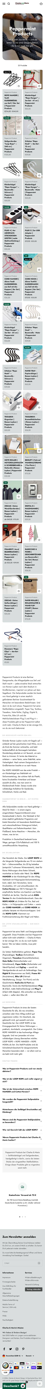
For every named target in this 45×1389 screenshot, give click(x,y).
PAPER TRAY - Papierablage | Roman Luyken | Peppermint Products (31, 376)
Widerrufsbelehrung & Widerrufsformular (33, 1278)
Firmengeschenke (8, 1282)
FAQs (4, 1315)
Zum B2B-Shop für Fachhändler (9, 1287)
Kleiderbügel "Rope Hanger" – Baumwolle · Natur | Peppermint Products (32, 189)
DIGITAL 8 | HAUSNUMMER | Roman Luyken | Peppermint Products (32, 511)
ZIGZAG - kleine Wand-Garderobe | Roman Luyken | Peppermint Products (12, 511)
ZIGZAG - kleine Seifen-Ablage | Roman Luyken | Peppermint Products (11, 605)
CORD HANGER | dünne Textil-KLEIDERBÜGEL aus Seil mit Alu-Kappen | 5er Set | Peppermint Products (12, 287)
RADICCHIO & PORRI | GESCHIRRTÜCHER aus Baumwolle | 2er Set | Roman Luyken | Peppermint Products (33, 558)
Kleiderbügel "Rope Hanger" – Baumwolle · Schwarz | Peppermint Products (11, 191)
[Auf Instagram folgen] (17, 1349)
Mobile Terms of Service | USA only (9, 1305)
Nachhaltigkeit (7, 1320)
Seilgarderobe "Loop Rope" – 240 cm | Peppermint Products (10, 146)
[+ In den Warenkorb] (18, 86)
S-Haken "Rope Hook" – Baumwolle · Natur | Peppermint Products (32, 332)
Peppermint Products (10, 92)
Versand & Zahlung (32, 1284)
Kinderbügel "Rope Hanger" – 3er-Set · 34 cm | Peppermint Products (11, 332)
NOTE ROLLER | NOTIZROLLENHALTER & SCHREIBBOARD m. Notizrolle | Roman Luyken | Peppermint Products (13, 466)
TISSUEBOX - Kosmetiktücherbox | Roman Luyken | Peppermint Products (32, 421)
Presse (4, 1311)
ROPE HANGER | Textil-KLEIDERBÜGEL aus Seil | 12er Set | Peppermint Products (11, 102)
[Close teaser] (27, 1382)
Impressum (6, 1277)
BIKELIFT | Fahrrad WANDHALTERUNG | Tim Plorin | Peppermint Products (33, 465)
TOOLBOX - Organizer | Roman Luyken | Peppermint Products (10, 421)
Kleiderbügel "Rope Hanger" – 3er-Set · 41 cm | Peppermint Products (32, 100)
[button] (14, 1386)
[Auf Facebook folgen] (4, 1349)
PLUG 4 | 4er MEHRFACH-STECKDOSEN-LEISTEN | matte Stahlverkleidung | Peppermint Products (12, 238)
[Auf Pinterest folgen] (23, 1349)
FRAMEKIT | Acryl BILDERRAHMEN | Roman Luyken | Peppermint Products (11, 554)
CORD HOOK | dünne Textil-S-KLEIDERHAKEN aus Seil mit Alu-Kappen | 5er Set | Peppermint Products (32, 287)
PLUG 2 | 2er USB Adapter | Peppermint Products (32, 234)
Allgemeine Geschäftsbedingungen (11, 1294)
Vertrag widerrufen (34, 1289)
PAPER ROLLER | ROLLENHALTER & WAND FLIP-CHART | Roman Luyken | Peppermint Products (32, 608)
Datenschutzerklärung (10, 1300)
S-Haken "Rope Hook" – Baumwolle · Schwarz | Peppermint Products (10, 377)
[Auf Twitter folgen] (10, 1349)
